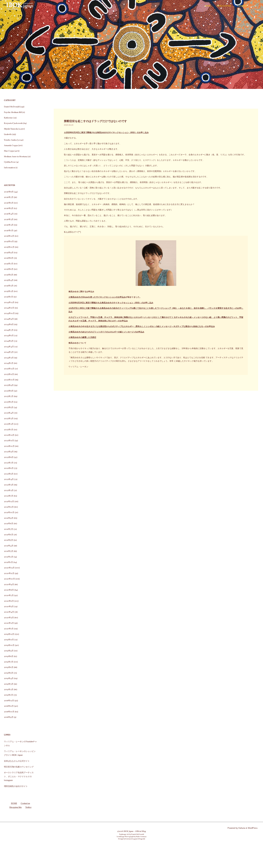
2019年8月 (8, 656)
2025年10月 (9, 247)
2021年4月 (8, 546)
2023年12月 (9, 368)
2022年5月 (8, 474)
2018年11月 (9, 706)
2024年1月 (8, 363)
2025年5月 (8, 275)
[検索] (255, 6)
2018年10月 (9, 711)
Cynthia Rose (10, 162)
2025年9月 (9, 252)
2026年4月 (9, 214)
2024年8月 (9, 324)
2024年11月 (9, 308)
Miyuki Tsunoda (11, 129)
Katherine (8, 118)
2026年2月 (9, 225)
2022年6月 (9, 468)
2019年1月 (8, 695)
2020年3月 (9, 617)
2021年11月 (9, 507)
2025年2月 (8, 291)
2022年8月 (9, 457)
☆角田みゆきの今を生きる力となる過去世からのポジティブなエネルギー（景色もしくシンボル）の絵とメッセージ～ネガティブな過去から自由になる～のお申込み (141, 326)
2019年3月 (8, 684)
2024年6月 (9, 335)
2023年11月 (9, 374)
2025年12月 (9, 236)
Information (9, 167)
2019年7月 (8, 662)
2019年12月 (9, 634)
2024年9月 (9, 319)
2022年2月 (9, 490)
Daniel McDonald (11, 106)
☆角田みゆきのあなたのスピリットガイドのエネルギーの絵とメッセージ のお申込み (106, 332)
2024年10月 (9, 313)
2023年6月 (9, 402)
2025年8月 (8, 258)
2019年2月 (8, 689)
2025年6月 (8, 269)
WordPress (253, 828)
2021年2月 (8, 557)
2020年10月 (9, 579)
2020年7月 (9, 595)
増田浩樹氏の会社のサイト (16, 786)
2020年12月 (9, 568)
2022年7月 (8, 463)
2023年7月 (8, 396)
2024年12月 (9, 302)
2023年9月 (9, 385)
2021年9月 (8, 518)
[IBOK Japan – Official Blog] (19, 6)
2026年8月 (9, 192)
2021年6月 (8, 534)
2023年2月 (9, 424)
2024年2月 (9, 358)
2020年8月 (9, 590)
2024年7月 (9, 330)
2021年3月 (8, 551)
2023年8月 (9, 391)
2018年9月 (8, 717)
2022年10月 (9, 446)
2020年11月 (9, 573)
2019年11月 (9, 639)
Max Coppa (9, 151)
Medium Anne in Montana (15, 156)
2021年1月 (8, 562)
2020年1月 (9, 628)
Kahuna (241, 828)
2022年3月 (9, 485)
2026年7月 (8, 197)
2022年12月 (9, 435)
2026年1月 (8, 230)
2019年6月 (8, 667)
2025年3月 (8, 285)
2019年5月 (8, 673)
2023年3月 (9, 418)
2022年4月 (9, 479)
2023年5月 (8, 407)
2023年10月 (9, 380)
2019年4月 (9, 678)
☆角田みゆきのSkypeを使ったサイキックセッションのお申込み (97, 297)
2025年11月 (9, 241)
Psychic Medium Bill (13, 112)
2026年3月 (9, 219)
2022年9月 (9, 451)
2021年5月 (8, 540)
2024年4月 (9, 346)
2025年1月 (8, 297)
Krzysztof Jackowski (13, 123)
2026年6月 (9, 203)
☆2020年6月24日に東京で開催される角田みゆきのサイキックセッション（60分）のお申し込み (106, 132)
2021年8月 (8, 523)
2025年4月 (9, 280)
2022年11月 (9, 440)
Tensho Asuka (10, 140)
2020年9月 (9, 584)
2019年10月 (9, 645)
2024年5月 (9, 341)
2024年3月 (9, 352)
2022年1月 (8, 496)
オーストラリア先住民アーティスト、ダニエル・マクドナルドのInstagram (19, 776)
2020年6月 (9, 601)
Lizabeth (7, 134)
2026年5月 (8, 208)
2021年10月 (9, 512)
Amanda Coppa (11, 145)
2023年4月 (9, 413)
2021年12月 (9, 501)
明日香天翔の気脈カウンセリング (19, 767)
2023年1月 (8, 429)
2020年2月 (9, 623)
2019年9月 (9, 651)
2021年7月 (8, 529)
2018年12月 (9, 700)
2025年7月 (8, 263)
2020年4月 (9, 612)
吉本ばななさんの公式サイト (17, 761)
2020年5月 (9, 606)
